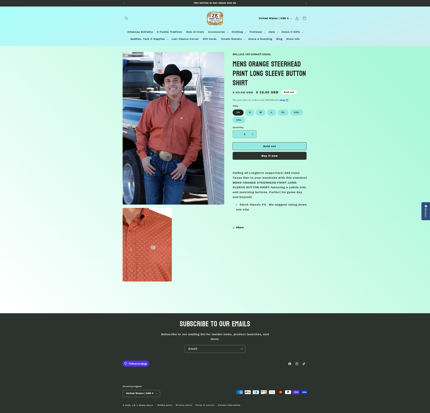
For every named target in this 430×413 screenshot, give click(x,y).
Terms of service (204, 405)
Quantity (238, 127)
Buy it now (270, 156)
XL (284, 113)
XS (240, 113)
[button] (126, 18)
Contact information (229, 405)
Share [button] (240, 227)
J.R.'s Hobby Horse (142, 405)
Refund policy (165, 405)
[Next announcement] (306, 3)
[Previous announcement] (123, 3)
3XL (240, 121)
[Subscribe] (241, 349)
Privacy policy (184, 405)
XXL (298, 113)
